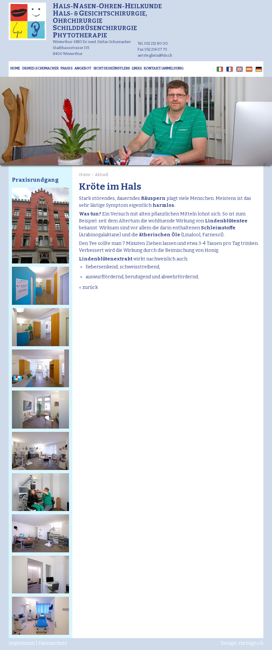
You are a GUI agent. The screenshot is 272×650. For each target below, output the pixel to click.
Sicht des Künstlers (111, 68)
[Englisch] (239, 69)
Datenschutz (52, 643)
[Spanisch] (249, 69)
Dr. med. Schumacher (40, 68)
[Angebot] (27, 38)
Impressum (22, 643)
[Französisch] (230, 69)
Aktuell (101, 174)
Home (15, 68)
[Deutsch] (259, 69)
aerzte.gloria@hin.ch (155, 55)
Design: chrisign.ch (242, 643)
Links (137, 68)
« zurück (88, 287)
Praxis (66, 68)
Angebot (82, 68)
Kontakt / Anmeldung (163, 68)
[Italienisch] (220, 69)
